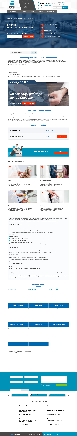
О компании (26, 2)
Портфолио (26, 6)
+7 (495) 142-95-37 (15, 103)
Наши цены (26, 3)
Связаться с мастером (28, 103)
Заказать (62, 136)
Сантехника (13, 18)
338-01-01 (63, 4)
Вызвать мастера (28, 36)
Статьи (58, 432)
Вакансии (62, 432)
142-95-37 (63, 2)
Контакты (26, 7)
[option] (20, 395)
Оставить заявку (62, 384)
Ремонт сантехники (19, 18)
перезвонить (64, 7)
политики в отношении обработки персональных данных (47, 385)
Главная (8, 18)
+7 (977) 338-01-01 (37, 432)
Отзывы (25, 4)
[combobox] (16, 377)
